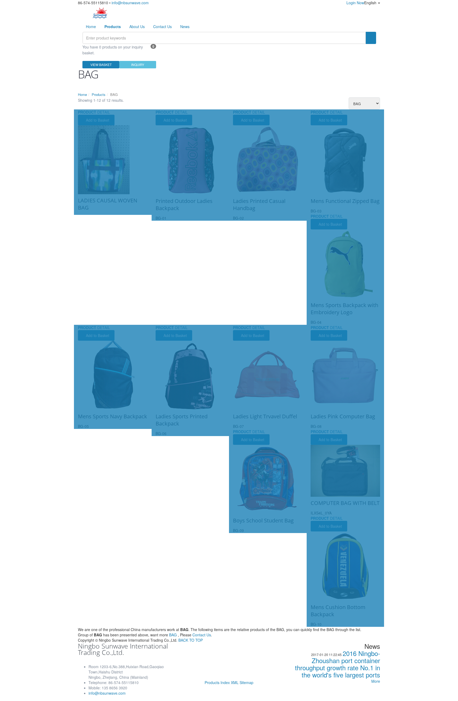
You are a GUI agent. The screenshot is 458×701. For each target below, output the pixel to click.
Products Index (217, 682)
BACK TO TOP (190, 640)
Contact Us (162, 26)
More (375, 681)
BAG (173, 634)
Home (91, 26)
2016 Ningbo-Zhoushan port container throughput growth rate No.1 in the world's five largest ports (337, 664)
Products (98, 94)
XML (235, 682)
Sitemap (246, 682)
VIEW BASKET (101, 64)
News (185, 26)
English (370, 2)
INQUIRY (137, 64)
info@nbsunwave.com (130, 2)
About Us (137, 26)
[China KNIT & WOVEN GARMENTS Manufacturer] (100, 12)
